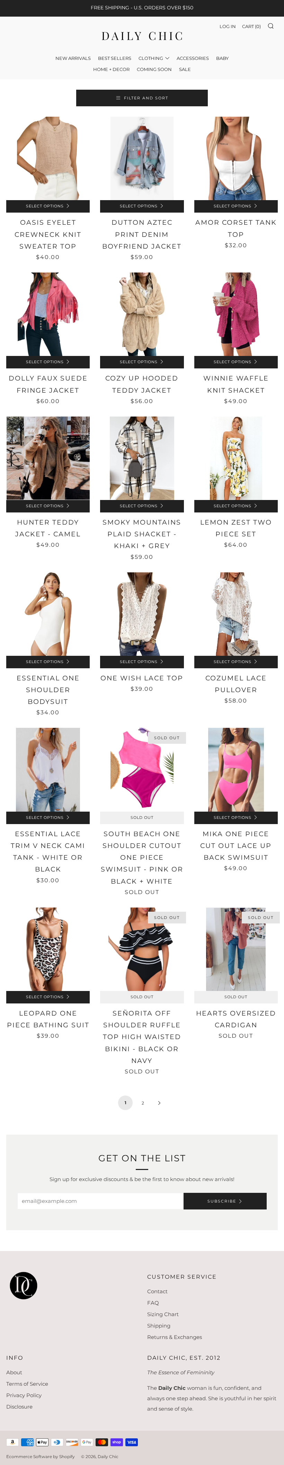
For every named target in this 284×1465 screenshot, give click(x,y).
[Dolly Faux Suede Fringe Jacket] (48, 314)
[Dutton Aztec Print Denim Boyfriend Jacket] (142, 158)
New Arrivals (73, 58)
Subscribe (221, 1201)
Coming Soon (154, 69)
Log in (228, 26)
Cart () (251, 26)
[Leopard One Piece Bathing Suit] (48, 949)
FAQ (153, 1302)
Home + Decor (111, 69)
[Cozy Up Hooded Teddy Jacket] (142, 314)
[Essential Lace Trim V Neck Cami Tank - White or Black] (48, 769)
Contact (157, 1291)
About (14, 1372)
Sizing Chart (163, 1314)
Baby (222, 58)
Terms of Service (27, 1384)
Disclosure (19, 1406)
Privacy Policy (24, 1395)
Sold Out (142, 817)
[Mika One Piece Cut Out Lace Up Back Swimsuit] (236, 769)
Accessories (193, 58)
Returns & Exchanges (174, 1337)
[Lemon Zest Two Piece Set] (236, 458)
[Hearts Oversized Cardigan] (236, 949)
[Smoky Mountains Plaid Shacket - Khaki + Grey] (142, 458)
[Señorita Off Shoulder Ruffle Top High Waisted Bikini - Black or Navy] (142, 949)
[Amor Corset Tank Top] (236, 158)
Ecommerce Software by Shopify (40, 1456)
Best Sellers (114, 58)
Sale (185, 69)
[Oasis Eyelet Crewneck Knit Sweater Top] (48, 158)
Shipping (158, 1325)
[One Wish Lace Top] (142, 614)
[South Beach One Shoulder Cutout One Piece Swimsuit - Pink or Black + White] (142, 769)
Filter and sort (146, 98)
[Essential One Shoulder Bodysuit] (48, 614)
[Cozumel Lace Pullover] (236, 614)
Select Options (45, 206)
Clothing (151, 58)
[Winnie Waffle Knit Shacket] (236, 314)
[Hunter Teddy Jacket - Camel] (48, 458)
